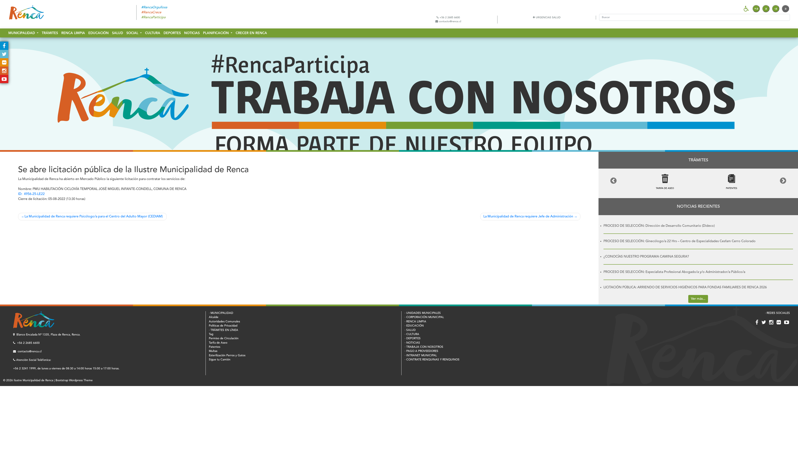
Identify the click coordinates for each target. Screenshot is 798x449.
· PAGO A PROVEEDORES (421, 351)
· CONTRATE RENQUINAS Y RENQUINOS (432, 359)
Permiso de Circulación (224, 338)
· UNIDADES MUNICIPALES (423, 313)
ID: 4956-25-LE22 (31, 194)
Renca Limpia (73, 33)
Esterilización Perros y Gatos (227, 355)
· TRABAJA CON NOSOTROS (424, 347)
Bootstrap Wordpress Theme (74, 380)
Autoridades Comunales (224, 321)
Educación (98, 33)
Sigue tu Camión (219, 359)
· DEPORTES (413, 338)
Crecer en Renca (251, 33)
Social (132, 33)
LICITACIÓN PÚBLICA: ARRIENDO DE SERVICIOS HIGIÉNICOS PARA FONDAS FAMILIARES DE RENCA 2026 (685, 287)
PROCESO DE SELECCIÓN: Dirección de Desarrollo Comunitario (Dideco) (659, 226)
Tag (211, 334)
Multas (213, 351)
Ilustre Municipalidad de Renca (33, 380)
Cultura (152, 33)
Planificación (216, 33)
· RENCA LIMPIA (415, 321)
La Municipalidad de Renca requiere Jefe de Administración (528, 216)
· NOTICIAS (412, 343)
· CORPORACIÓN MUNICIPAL (424, 317)
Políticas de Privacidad (223, 325)
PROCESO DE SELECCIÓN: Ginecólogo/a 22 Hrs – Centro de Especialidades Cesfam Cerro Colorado (679, 241)
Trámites (50, 33)
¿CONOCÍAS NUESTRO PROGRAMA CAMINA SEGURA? (646, 256)
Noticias (192, 33)
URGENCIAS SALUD (547, 17)
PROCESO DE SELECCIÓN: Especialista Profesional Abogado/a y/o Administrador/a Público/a (674, 272)
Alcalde (213, 317)
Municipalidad (22, 33)
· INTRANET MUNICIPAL (421, 355)
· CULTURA (412, 334)
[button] (613, 180)
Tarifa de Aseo (218, 343)
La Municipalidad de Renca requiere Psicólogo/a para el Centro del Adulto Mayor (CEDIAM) (94, 216)
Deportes (172, 33)
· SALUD (410, 330)
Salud (117, 33)
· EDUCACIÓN (414, 325)
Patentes (214, 347)
